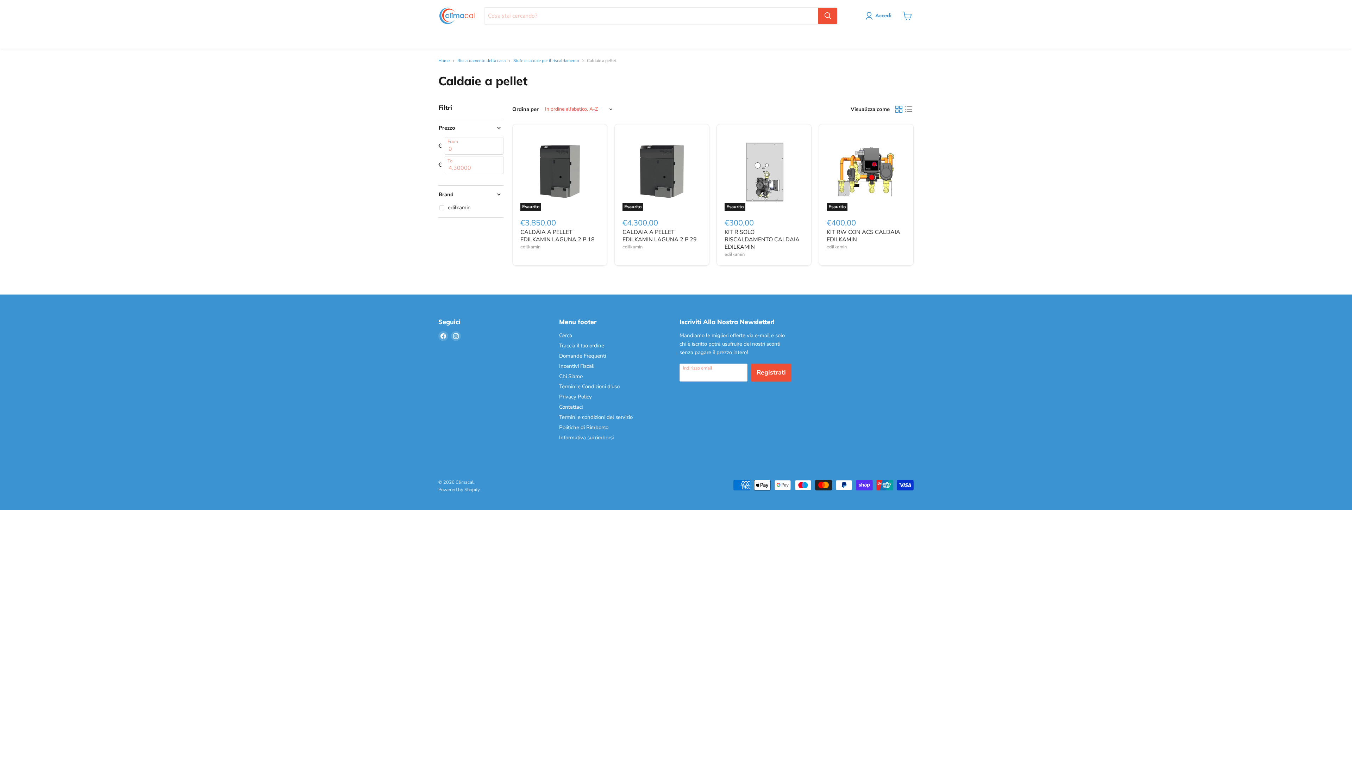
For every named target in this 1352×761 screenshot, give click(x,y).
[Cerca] (827, 16)
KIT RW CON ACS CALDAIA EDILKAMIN (863, 235)
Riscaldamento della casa (481, 60)
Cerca (565, 335)
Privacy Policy (575, 396)
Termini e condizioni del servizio (596, 417)
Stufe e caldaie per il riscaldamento (546, 60)
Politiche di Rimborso (583, 427)
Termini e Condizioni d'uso (589, 386)
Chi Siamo (571, 376)
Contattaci (571, 406)
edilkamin (530, 247)
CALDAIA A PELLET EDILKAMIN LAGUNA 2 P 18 (557, 235)
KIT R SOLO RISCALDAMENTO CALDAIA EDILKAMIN (762, 239)
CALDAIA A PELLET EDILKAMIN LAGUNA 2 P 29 (659, 235)
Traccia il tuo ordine (581, 345)
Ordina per (525, 109)
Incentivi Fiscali (576, 366)
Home (444, 60)
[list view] (909, 109)
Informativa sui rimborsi (586, 437)
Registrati (771, 372)
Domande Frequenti (582, 355)
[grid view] (899, 109)
